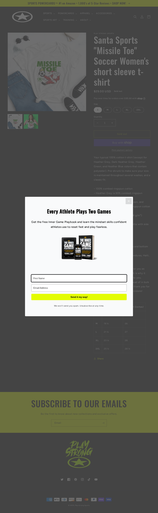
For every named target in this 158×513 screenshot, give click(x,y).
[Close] (129, 201)
